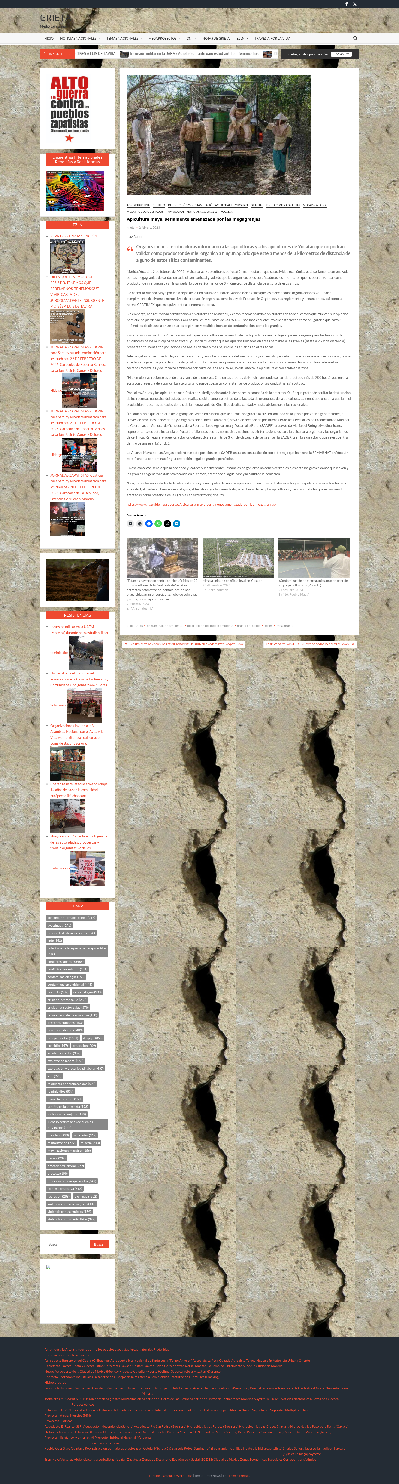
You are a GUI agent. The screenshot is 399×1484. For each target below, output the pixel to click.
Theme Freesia (239, 1476)
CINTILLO (159, 205)
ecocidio (58, 1045)
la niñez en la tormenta (68, 1106)
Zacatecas (134, 1459)
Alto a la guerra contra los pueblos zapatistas (97, 1349)
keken (268, 626)
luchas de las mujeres (67, 1114)
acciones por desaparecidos (71, 918)
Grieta (55, 17)
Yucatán (226, 211)
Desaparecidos (104, 1377)
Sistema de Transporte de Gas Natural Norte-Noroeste (300, 1388)
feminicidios (60, 1091)
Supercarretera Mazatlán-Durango (196, 1371)
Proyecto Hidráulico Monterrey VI (69, 1437)
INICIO (48, 38)
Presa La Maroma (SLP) (183, 1432)
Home (344, 1388)
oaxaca (57, 1158)
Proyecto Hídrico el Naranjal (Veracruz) (123, 1437)
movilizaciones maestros (69, 1150)
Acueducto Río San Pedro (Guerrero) (160, 1426)
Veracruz (66, 1459)
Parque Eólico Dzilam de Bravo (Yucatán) (162, 1410)
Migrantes (113, 1399)
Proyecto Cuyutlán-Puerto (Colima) (144, 1371)
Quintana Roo (81, 1448)
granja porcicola (248, 626)
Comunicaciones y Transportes (67, 1355)
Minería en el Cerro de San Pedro (165, 1399)
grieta (131, 227)
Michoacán (97, 1399)
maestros (58, 1135)
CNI (189, 38)
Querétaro (62, 1448)
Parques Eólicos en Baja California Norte (221, 1410)
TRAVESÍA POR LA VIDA (272, 38)
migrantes (85, 1135)
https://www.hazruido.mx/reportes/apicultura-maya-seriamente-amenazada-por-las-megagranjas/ (201, 504)
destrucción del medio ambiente (210, 626)
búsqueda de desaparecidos (71, 933)
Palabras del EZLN (58, 1410)
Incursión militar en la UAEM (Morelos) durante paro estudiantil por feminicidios (88, 53)
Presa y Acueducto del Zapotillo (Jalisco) (302, 1432)
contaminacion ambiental (165, 626)
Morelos (247, 1399)
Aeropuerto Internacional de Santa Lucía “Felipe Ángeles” (151, 1360)
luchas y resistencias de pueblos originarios (70, 1125)
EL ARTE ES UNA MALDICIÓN (73, 236)
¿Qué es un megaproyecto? (302, 1454)
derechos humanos (65, 1023)
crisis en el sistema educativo (72, 1015)
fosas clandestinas (65, 1099)
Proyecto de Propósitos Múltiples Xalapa (280, 1410)
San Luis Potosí (182, 1448)
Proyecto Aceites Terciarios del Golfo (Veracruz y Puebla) (220, 1388)
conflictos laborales (66, 962)
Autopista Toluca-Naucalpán (251, 1360)
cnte (55, 940)
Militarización (131, 1399)
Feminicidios (160, 1377)
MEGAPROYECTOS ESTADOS (145, 211)
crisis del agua (87, 992)
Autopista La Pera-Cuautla (211, 1360)
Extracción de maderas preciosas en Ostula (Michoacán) (131, 1448)
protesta (58, 1173)
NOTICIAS (272, 1399)
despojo (93, 1038)
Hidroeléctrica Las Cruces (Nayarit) (264, 1426)
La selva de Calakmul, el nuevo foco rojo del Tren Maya (307, 644)
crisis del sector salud (67, 1000)
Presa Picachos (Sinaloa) (255, 1432)
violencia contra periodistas (71, 1219)
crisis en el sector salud (68, 1007)
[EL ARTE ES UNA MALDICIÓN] (67, 256)
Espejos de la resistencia (132, 1377)
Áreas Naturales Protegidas (149, 1349)
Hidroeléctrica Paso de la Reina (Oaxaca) (319, 1426)
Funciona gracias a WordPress (170, 1476)
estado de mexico (64, 1053)
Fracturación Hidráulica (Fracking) (194, 1377)
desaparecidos (63, 1038)
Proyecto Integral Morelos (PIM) (68, 1415)
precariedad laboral (66, 1166)
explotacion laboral (65, 1061)
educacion (84, 1045)
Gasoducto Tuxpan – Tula (160, 1388)
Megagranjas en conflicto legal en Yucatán (232, 580)
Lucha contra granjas (283, 205)
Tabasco (310, 1448)
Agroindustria (138, 205)
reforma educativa (65, 1189)
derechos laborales (65, 1030)
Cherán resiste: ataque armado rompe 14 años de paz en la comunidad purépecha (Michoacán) (79, 790)
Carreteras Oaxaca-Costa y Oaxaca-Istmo (74, 1366)
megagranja (285, 626)
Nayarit (259, 1399)
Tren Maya (52, 1459)
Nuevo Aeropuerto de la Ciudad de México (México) (82, 1371)
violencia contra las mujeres (72, 1204)
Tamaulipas (325, 1448)
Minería (147, 1393)
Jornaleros (52, 1399)
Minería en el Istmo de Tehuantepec (215, 1399)
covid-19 (58, 992)
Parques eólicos (83, 1404)
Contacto (51, 1377)
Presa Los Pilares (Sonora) (218, 1432)
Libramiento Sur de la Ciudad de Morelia (253, 1366)
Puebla (49, 1448)
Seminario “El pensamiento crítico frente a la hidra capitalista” (238, 1448)
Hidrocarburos (55, 1382)
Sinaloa (288, 1448)
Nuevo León (318, 1399)
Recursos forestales (105, 1443)
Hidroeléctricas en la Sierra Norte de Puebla (134, 1432)
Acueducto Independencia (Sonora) (108, 1426)
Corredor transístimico (299, 1459)
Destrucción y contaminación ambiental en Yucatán (208, 205)
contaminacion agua (66, 977)
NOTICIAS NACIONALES (78, 38)
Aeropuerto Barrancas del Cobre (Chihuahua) (77, 1360)
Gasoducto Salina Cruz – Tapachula (117, 1388)
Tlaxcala (339, 1448)
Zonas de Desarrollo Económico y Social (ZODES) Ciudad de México (190, 1459)
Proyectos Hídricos (58, 1421)
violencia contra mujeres (69, 1211)
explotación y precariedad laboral (76, 1068)
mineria (90, 1143)
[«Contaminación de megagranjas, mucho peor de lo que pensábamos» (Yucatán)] (314, 558)
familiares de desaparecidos (71, 1084)
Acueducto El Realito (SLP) (63, 1426)
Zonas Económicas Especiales (261, 1459)
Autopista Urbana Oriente (291, 1360)
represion (59, 1196)
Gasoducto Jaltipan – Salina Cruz (68, 1388)
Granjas (257, 205)
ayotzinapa (59, 925)
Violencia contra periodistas (94, 1459)
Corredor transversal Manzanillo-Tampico (194, 1366)
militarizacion (62, 1143)
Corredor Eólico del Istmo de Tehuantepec (102, 1410)
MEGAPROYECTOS (162, 38)
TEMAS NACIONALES (122, 38)
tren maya (86, 1196)
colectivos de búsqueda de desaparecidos (77, 951)
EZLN (240, 38)
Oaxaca (333, 1399)
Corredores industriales (76, 1377)
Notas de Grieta (216, 38)
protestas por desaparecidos (72, 1181)
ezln (54, 1076)
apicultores (135, 626)
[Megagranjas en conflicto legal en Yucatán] (238, 558)
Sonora (299, 1448)
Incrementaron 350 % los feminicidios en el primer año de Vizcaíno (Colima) (186, 644)
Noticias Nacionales (295, 1399)
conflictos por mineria (67, 969)
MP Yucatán (175, 211)
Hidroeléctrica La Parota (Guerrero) (212, 1426)
